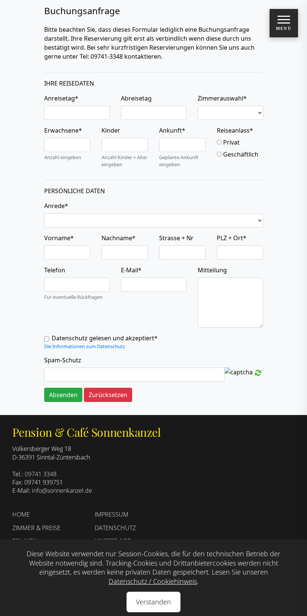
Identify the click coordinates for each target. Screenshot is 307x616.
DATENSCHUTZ (115, 528)
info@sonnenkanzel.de (62, 490)
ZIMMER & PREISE (36, 528)
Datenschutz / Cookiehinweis (153, 581)
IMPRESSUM (111, 514)
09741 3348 (41, 474)
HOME (21, 514)
